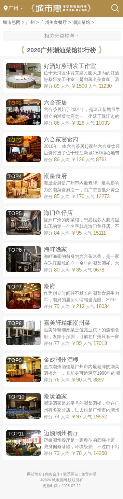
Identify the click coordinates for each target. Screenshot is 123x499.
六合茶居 (55, 102)
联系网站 (70, 474)
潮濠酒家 (55, 396)
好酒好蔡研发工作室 (70, 66)
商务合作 (52, 474)
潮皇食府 (55, 176)
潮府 (49, 286)
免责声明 (88, 474)
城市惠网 (11, 22)
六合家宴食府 (61, 139)
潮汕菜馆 (81, 22)
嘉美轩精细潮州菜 (67, 323)
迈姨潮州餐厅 (61, 433)
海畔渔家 (55, 249)
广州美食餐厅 (53, 22)
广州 (30, 22)
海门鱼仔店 (58, 213)
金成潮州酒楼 (61, 360)
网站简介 (34, 474)
